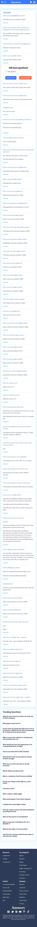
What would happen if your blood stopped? (17, 799)
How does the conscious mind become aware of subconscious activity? (18, 835)
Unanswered (6, 862)
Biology (21, 862)
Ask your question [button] (25, 78)
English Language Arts (25, 868)
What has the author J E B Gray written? (15, 829)
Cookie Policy (23, 900)
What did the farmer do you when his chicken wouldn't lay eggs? (17, 758)
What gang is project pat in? (12, 723)
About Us (21, 884)
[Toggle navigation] (2, 2)
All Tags (5, 859)
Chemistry (22, 859)
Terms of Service (23, 891)
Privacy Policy (23, 894)
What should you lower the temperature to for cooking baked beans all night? (17, 745)
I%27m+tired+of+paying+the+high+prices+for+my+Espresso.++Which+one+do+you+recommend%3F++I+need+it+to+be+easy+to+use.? (18, 730)
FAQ (4, 900)
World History (23, 865)
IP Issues (21, 904)
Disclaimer (22, 897)
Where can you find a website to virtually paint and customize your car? (18, 738)
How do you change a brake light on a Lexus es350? (17, 782)
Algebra (21, 855)
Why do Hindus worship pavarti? (13, 771)
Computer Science (24, 875)
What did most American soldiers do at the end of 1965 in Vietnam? (18, 717)
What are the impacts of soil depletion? (15, 817)
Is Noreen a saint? (8, 789)
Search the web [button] (11, 78)
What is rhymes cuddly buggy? (12, 794)
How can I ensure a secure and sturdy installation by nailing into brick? (18, 810)
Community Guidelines (9, 884)
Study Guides (6, 894)
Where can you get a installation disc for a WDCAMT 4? (16, 823)
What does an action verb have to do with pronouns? (16, 765)
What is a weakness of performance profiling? (17, 776)
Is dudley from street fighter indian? (14, 804)
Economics (22, 878)
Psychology (22, 871)
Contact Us (22, 887)
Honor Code (6, 887)
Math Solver (6, 897)
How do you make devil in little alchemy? (16, 752)
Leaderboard (6, 855)
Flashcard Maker (7, 891)
